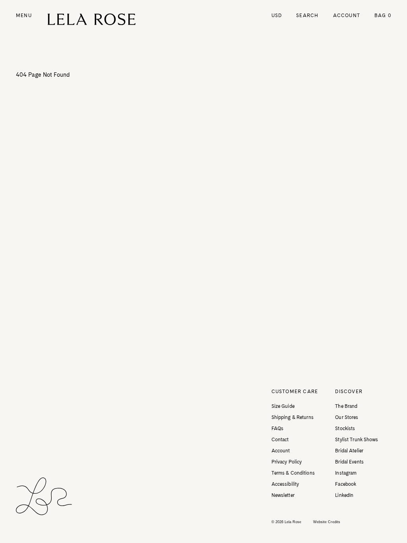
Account (346, 15)
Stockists (345, 428)
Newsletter (283, 495)
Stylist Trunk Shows (356, 439)
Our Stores (346, 417)
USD (276, 15)
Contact (280, 439)
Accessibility (285, 484)
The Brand (346, 406)
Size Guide (283, 406)
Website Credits (326, 522)
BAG (382, 15)
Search (307, 15)
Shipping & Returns (292, 417)
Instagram (346, 473)
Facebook (345, 484)
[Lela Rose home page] (92, 19)
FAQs (277, 428)
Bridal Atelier (349, 451)
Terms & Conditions (293, 473)
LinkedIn (344, 495)
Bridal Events (349, 462)
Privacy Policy (286, 462)
